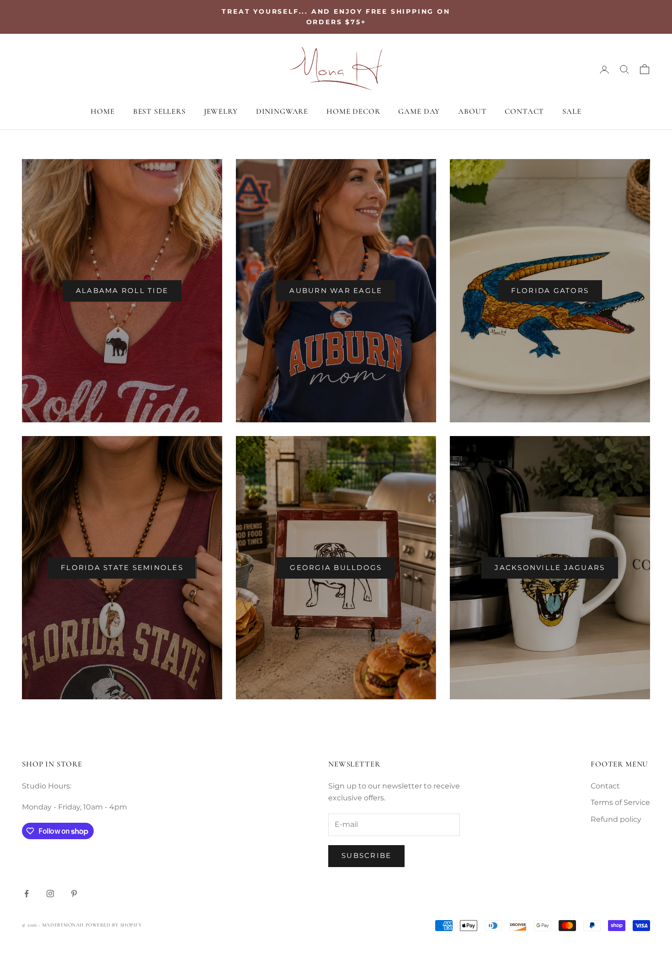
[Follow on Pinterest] (74, 893)
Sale (571, 111)
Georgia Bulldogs (336, 567)
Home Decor (353, 111)
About (472, 111)
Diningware (282, 111)
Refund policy (616, 819)
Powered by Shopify (113, 925)
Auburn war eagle (335, 290)
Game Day (419, 111)
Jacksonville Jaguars (550, 567)
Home (102, 111)
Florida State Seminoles (122, 567)
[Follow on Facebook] (26, 893)
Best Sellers (159, 111)
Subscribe (366, 855)
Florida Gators (550, 290)
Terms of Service (620, 802)
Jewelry (221, 111)
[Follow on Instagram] (50, 893)
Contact (524, 111)
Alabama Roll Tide (122, 290)
